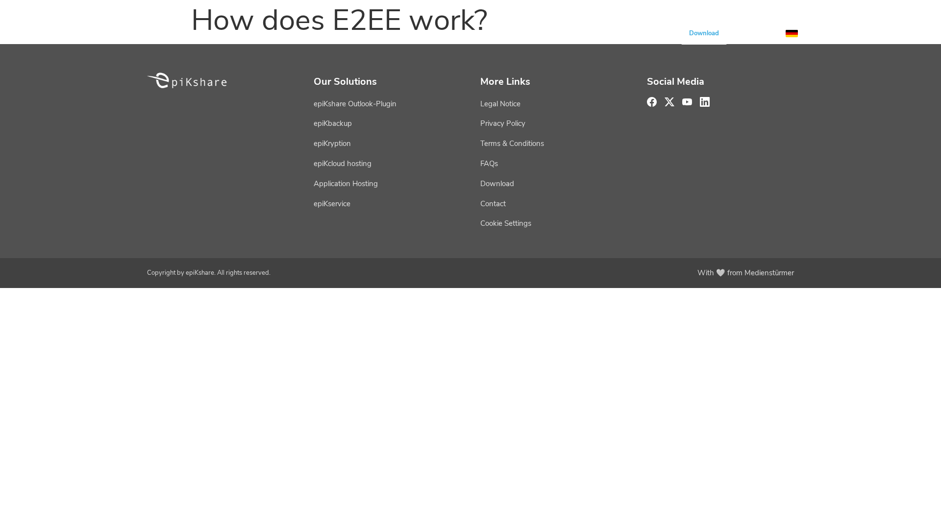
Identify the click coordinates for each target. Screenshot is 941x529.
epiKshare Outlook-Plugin (355, 104)
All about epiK (622, 33)
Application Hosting (346, 184)
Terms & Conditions (512, 143)
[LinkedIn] (705, 102)
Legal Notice (500, 104)
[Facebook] (652, 102)
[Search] (768, 33)
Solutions (543, 33)
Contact (493, 204)
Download (704, 33)
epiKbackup (333, 123)
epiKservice (469, 33)
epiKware (314, 33)
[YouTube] (744, 33)
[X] (669, 102)
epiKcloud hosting (342, 163)
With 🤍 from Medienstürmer (745, 273)
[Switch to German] (792, 33)
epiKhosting (389, 33)
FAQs (489, 163)
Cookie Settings (505, 223)
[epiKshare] (183, 33)
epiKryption (332, 143)
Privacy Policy (502, 123)
